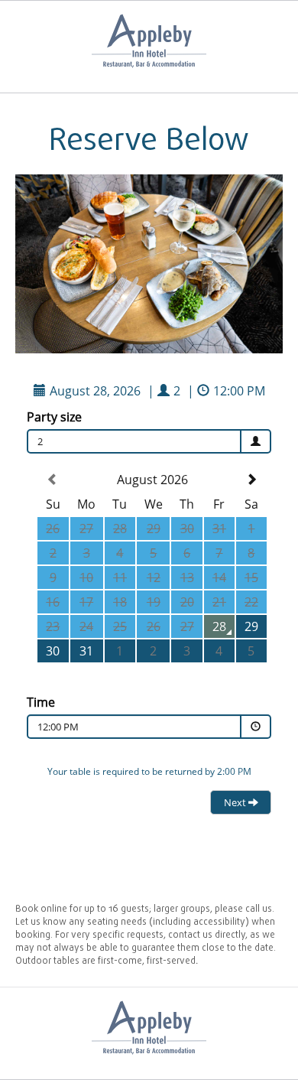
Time (41, 702)
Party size (54, 416)
